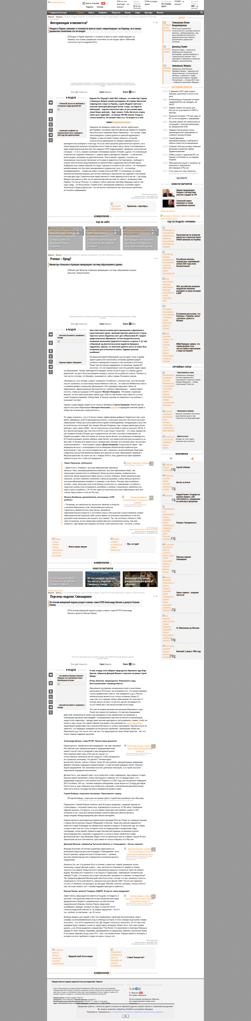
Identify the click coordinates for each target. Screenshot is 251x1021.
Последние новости (181, 87)
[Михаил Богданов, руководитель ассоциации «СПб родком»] (137, 500)
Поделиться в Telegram (51, 135)
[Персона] (168, 498)
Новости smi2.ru (55, 590)
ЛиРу (139, 988)
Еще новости (182, 178)
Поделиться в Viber (51, 130)
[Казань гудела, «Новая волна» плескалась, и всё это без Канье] (58, 547)
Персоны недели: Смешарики (70, 362)
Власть (91, 12)
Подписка (89, 7)
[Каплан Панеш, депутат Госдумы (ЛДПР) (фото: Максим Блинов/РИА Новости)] (140, 898)
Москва (160, 12)
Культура (148, 12)
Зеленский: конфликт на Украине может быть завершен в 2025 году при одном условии (70, 132)
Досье (182, 17)
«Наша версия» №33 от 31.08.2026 (146, 529)
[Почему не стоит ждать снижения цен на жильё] (168, 442)
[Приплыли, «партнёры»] (117, 206)
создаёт (114, 407)
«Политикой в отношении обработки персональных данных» (138, 1011)
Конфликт (103, 12)
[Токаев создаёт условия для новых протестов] (117, 544)
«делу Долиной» (134, 723)
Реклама (100, 7)
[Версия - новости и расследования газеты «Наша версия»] (65, 6)
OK (125, 1016)
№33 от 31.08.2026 (92, 3)
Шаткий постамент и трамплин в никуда (71, 706)
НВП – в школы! (194, 7)
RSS (130, 988)
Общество (116, 12)
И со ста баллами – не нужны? (138, 8)
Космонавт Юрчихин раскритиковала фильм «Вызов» (139, 581)
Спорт (137, 12)
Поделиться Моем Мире (51, 111)
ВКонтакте (136, 988)
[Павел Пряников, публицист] (137, 463)
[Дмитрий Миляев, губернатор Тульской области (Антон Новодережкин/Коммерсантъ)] (140, 851)
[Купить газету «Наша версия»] (84, 3)
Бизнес (128, 12)
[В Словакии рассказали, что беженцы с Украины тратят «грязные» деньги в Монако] (168, 317)
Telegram (133, 988)
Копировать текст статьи (51, 140)
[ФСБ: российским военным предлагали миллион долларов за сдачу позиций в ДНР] (168, 289)
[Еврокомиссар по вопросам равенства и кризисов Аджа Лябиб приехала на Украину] (168, 237)
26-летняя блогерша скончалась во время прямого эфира (62, 581)
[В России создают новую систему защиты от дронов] (168, 482)
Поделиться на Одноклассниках (51, 119)
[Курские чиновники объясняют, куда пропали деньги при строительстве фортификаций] (168, 421)
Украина (80, 12)
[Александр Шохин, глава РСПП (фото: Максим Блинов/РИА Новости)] (140, 748)
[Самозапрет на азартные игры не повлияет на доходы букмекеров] (117, 957)
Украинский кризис (121, 122)
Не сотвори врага (166, 5)
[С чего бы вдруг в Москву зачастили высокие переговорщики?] (58, 956)
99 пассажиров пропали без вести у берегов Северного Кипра (101, 581)
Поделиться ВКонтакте (51, 102)
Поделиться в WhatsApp (51, 124)
